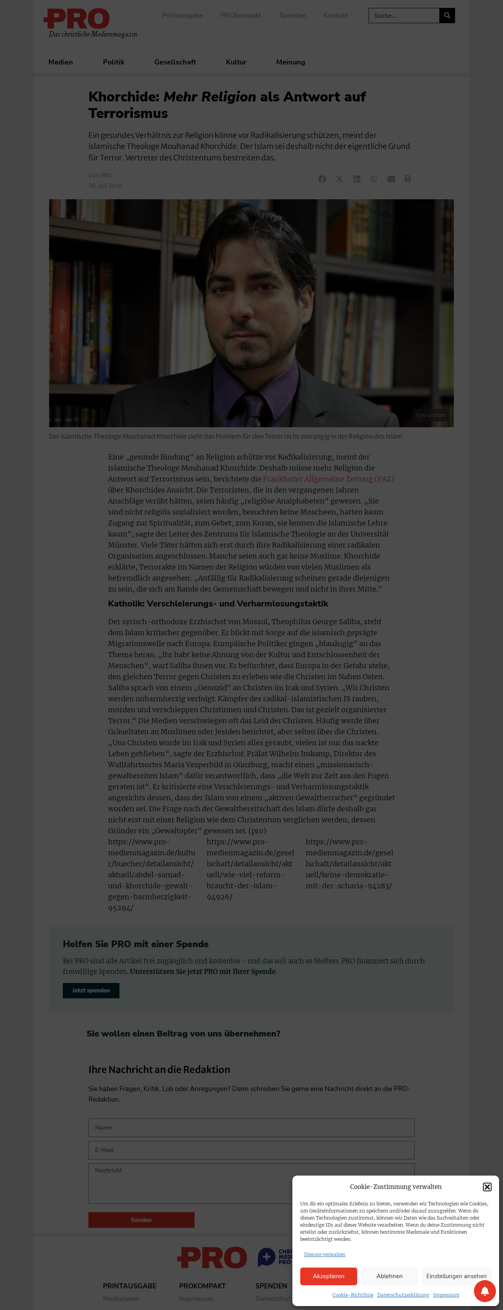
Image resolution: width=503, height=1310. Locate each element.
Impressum (446, 1295)
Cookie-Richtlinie (352, 1295)
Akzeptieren (329, 1276)
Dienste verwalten (324, 1254)
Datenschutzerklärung (403, 1295)
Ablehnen (389, 1276)
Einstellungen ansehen (456, 1276)
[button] (487, 1187)
